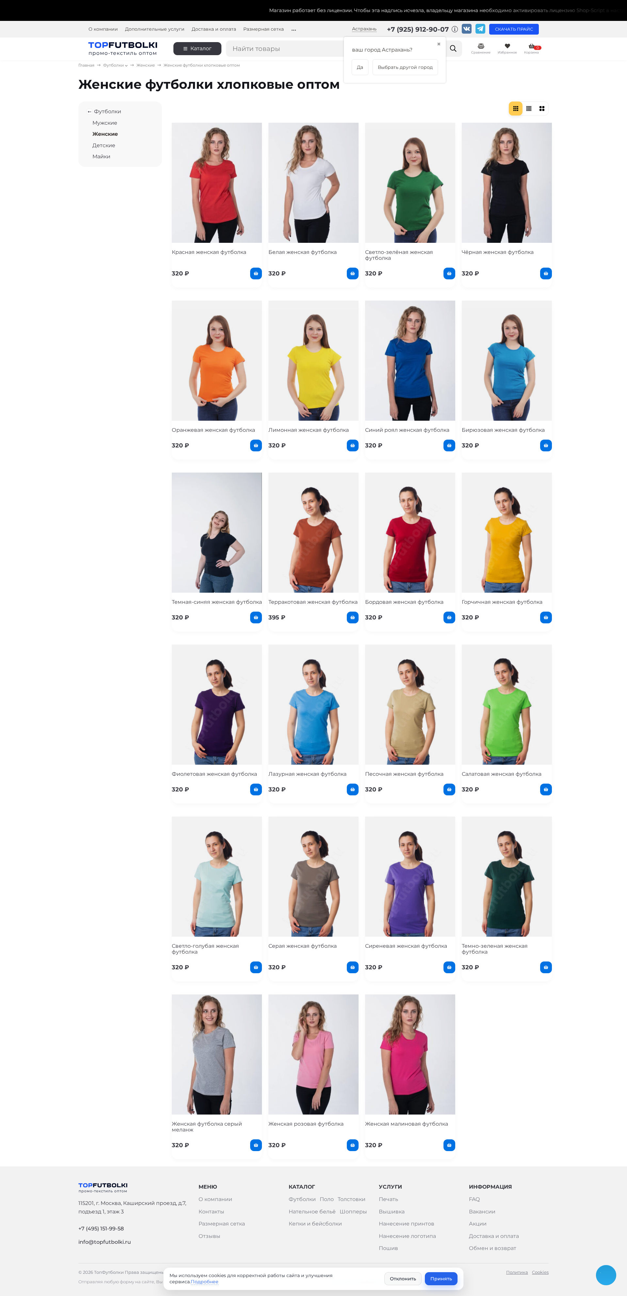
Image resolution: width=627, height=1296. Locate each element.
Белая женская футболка (302, 252)
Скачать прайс (514, 29)
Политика (517, 1272)
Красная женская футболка (209, 252)
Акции (478, 1224)
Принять (441, 1279)
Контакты (211, 1212)
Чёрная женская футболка (498, 252)
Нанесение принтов (406, 1224)
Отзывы (209, 1236)
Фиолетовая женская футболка (214, 774)
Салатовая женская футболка (501, 774)
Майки (101, 156)
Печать (388, 1199)
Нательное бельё (312, 1212)
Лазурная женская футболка (307, 774)
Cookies (540, 1272)
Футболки (113, 65)
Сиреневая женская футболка (406, 946)
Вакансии (482, 1212)
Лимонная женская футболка (308, 430)
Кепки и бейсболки (315, 1224)
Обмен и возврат (492, 1248)
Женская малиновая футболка (406, 1124)
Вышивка (392, 1212)
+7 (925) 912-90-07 (419, 29)
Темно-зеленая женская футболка (495, 949)
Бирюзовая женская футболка (503, 430)
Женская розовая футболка (306, 1124)
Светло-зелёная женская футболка (399, 255)
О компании (103, 29)
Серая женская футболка (302, 946)
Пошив (388, 1248)
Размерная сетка (263, 29)
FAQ (474, 1199)
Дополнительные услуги (155, 29)
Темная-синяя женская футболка (217, 602)
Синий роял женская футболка (407, 430)
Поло (327, 1199)
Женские (146, 65)
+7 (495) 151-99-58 (101, 1229)
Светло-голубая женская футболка (205, 949)
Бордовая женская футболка (404, 602)
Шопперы (353, 1212)
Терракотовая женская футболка (313, 602)
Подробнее (204, 1282)
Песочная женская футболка (404, 774)
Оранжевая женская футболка (213, 430)
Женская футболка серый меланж (207, 1127)
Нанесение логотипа (407, 1236)
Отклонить (403, 1279)
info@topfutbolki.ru (104, 1242)
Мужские (104, 123)
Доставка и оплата (214, 29)
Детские (103, 145)
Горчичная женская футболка (502, 602)
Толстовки (351, 1199)
